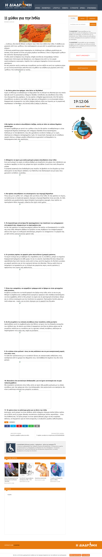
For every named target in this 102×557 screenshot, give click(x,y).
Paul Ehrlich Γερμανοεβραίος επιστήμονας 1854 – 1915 (26, 478)
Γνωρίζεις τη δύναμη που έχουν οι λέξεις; (56, 478)
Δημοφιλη (92, 18)
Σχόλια (82, 18)
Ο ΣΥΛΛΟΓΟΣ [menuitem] (74, 8)
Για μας (73, 18)
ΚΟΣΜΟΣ (12, 422)
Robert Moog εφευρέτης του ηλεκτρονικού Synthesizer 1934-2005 (11, 479)
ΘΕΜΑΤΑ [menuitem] (65, 8)
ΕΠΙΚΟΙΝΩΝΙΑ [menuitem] (91, 8)
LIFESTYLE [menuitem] (56, 8)
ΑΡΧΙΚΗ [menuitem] (37, 8)
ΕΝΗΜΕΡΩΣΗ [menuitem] (46, 8)
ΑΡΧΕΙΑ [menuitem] (82, 8)
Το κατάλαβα (85, 555)
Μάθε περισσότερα (75, 555)
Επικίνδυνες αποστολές (40, 478)
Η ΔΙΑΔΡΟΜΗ (16, 545)
